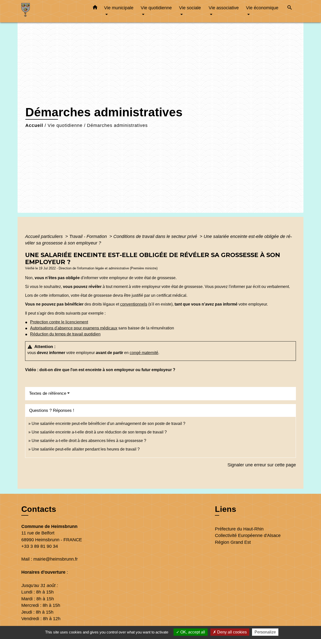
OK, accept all (192, 632)
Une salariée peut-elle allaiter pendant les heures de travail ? (86, 449)
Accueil (34, 125)
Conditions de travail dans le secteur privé (155, 236)
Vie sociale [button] (190, 7)
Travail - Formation (88, 236)
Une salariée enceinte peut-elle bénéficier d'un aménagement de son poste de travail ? (108, 423)
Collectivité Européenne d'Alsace (248, 535)
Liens (225, 509)
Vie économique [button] (262, 7)
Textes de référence (47, 393)
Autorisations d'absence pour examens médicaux (73, 328)
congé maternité (144, 353)
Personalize (265, 632)
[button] (95, 8)
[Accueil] (52, 11)
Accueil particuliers (44, 236)
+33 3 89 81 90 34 (39, 546)
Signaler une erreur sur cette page (261, 464)
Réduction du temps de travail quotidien (65, 334)
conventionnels (133, 304)
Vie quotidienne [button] (156, 7)
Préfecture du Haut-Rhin (239, 528)
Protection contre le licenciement (59, 322)
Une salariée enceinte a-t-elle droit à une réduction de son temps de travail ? (99, 432)
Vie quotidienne (65, 125)
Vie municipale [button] (118, 7)
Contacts (38, 509)
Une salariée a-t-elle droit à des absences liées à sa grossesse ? (89, 440)
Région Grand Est (233, 542)
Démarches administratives (117, 125)
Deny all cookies (231, 632)
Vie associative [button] (224, 7)
